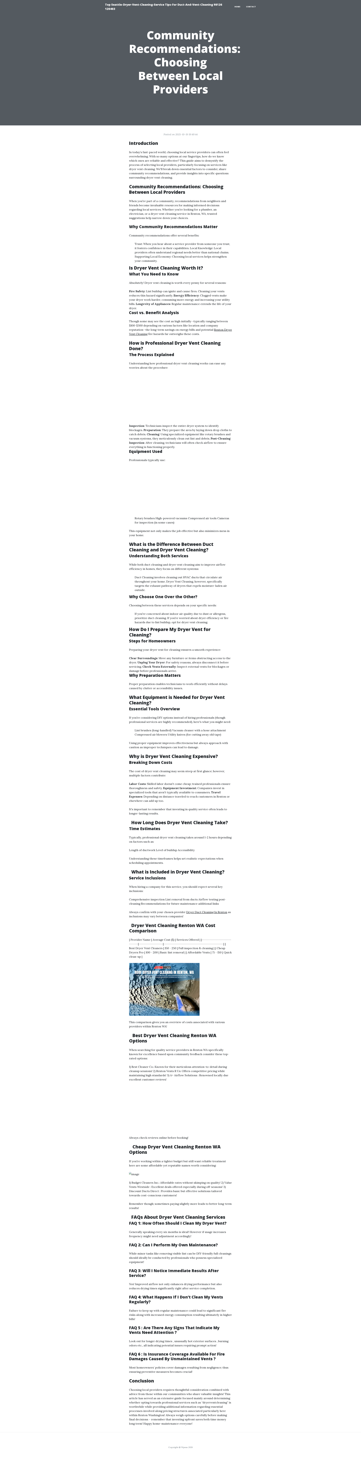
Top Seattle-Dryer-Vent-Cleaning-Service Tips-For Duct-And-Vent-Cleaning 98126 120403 (163, 7)
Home (237, 6)
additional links (208, 903)
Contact (251, 6)
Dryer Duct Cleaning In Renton (206, 912)
